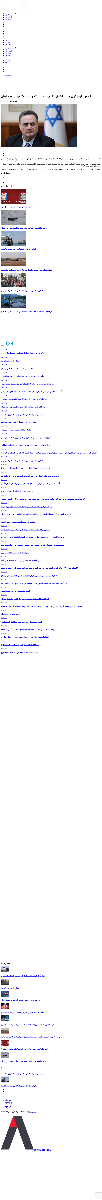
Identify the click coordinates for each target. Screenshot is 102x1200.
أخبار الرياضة (9, 1102)
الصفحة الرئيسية (10, 13)
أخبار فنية (8, 19)
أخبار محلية (8, 15)
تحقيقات (7, 55)
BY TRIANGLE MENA (42, 1150)
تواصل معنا (8, 75)
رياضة (7, 40)
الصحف (7, 42)
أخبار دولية (8, 17)
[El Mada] (13, 10)
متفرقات (8, 44)
